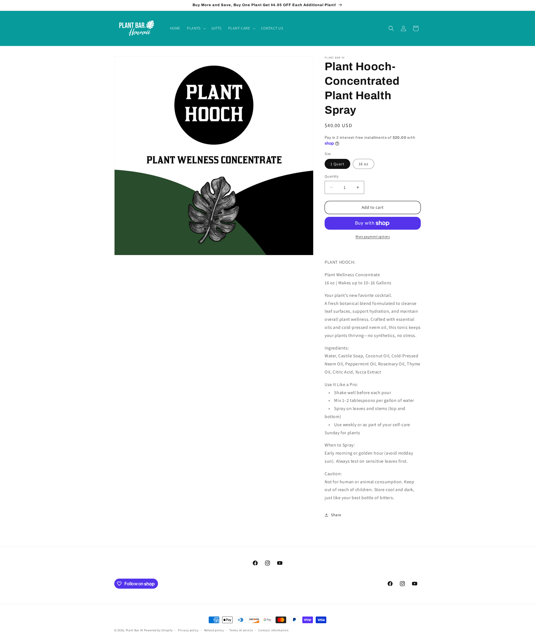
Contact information (273, 630)
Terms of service (241, 630)
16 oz (363, 163)
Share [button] (336, 514)
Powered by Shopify (158, 630)
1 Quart (337, 163)
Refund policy (214, 630)
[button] (196, 28)
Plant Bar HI (134, 630)
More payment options (373, 236)
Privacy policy (188, 630)
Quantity (332, 176)
